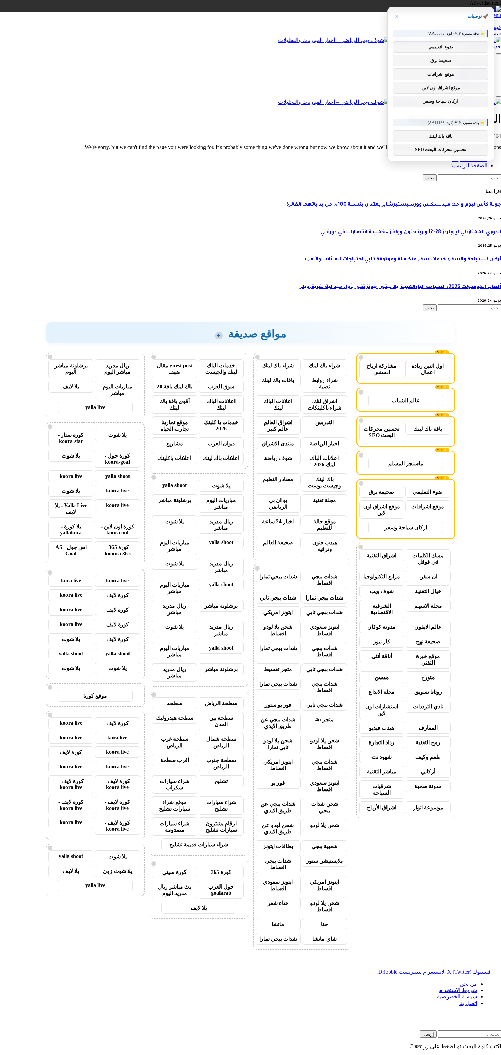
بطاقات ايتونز (278, 846)
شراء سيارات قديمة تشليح (198, 844)
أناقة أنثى (381, 656)
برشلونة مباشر (174, 500)
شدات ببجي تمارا (278, 576)
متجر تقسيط (278, 669)
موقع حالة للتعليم (324, 524)
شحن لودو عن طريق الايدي (278, 828)
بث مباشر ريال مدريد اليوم (174, 890)
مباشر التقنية (381, 771)
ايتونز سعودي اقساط (324, 630)
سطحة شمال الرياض (221, 742)
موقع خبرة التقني (428, 659)
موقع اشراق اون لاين (381, 509)
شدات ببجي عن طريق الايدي (278, 723)
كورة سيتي (174, 872)
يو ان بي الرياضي (278, 503)
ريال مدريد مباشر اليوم (117, 369)
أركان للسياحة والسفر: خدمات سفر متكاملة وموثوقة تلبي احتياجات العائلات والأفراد (402, 259)
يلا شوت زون (117, 871)
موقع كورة (95, 696)
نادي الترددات (428, 706)
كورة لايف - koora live (117, 784)
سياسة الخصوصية (457, 997)
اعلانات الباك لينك (278, 404)
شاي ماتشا (324, 939)
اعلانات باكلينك (174, 458)
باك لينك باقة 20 (174, 386)
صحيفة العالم (278, 542)
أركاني (428, 771)
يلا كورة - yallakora (71, 530)
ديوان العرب (221, 443)
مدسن (382, 677)
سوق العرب (221, 386)
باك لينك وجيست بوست (324, 482)
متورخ (428, 677)
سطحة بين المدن (221, 721)
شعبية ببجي (324, 846)
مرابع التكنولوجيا (381, 576)
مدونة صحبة (428, 786)
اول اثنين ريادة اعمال (428, 369)
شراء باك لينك (324, 365)
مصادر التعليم (278, 479)
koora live (71, 476)
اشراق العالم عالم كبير (278, 425)
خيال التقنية (428, 591)
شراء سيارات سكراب (174, 784)
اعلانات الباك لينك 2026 (324, 461)
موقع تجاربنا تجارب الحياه (175, 425)
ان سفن (428, 576)
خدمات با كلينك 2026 (221, 425)
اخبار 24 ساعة (278, 521)
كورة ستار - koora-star (71, 438)
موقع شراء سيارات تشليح (174, 805)
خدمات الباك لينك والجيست (221, 369)
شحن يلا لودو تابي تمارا (277, 744)
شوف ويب (382, 591)
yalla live (95, 407)
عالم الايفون (428, 627)
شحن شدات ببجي (324, 807)
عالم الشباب (406, 400)
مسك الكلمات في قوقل (428, 559)
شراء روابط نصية (325, 383)
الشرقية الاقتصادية (381, 609)
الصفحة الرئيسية (468, 166)
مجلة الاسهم (428, 606)
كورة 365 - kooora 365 (118, 550)
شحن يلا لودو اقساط (277, 630)
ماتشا (278, 924)
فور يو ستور (278, 705)
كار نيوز (381, 641)
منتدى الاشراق (278, 443)
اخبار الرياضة (324, 443)
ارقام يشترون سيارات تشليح (221, 826)
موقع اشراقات (427, 506)
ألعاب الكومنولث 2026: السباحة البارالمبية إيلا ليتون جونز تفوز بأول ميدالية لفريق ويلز (400, 287)
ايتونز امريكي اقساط (278, 765)
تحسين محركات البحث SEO (381, 432)
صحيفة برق (381, 492)
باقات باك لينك (278, 380)
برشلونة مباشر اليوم (71, 369)
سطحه (174, 703)
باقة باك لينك (427, 429)
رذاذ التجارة (381, 742)
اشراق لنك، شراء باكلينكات (324, 404)
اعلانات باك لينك (221, 458)
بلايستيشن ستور (324, 861)
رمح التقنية (428, 742)
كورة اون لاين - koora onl (117, 530)
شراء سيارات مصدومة (174, 826)
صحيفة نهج (428, 641)
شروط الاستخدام (458, 990)
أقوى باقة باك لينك (175, 404)
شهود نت (381, 757)
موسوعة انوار (428, 807)
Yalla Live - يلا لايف (71, 508)
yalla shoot (174, 485)
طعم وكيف (428, 757)
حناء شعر (278, 903)
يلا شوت (221, 486)
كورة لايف (117, 595)
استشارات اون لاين (381, 710)
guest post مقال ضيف (175, 369)
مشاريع (174, 443)
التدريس (324, 422)
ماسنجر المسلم (405, 463)
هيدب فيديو (381, 728)
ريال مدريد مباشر (221, 524)
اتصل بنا (468, 1003)
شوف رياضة (278, 458)
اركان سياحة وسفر (405, 527)
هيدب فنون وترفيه (324, 546)
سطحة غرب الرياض (174, 742)
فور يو (278, 783)
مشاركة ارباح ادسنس (382, 369)
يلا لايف (199, 908)
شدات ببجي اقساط (324, 580)
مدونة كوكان (381, 627)
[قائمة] (498, 54)
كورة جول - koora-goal (117, 459)
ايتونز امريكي (278, 612)
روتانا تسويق (428, 692)
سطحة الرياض (221, 703)
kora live (71, 581)
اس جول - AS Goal (71, 550)
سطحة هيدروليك (174, 718)
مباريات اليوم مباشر (221, 503)
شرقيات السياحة (381, 789)
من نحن (468, 984)
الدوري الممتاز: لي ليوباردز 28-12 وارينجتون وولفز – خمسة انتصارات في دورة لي (410, 232)
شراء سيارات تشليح (221, 805)
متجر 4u (324, 719)
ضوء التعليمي (428, 492)
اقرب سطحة (174, 760)
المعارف (428, 728)
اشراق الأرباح (381, 807)
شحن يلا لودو (324, 825)
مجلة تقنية (324, 500)
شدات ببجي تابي (278, 598)
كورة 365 (221, 872)
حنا (324, 924)
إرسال (428, 1034)
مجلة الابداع (382, 692)
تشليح (221, 781)
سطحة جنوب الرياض (221, 763)
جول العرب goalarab (221, 890)
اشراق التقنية (381, 555)
